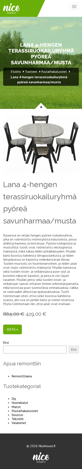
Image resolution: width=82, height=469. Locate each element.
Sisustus (17, 415)
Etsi (6, 343)
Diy (14, 398)
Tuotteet (31, 72)
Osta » (12, 329)
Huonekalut (20, 402)
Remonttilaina (22, 376)
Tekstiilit (18, 419)
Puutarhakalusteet (25, 411)
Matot (16, 407)
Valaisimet (19, 423)
